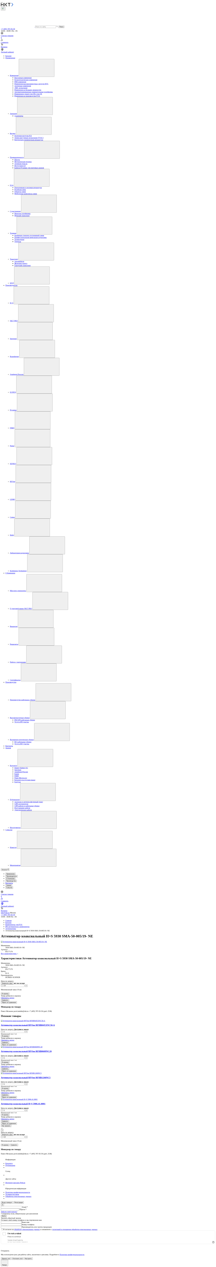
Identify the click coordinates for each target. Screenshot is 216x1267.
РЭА (12, 185)
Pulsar (12, 446)
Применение (10, 58)
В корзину (5, 994)
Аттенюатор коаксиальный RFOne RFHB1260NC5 (26, 1077)
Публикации (15, 800)
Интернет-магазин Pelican (15, 1183)
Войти (4, 1216)
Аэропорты (18, 116)
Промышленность (17, 157)
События (8, 830)
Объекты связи (20, 192)
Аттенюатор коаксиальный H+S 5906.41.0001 (23, 1104)
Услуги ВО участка (21, 744)
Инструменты (15, 828)
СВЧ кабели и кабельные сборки (26, 806)
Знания (8, 748)
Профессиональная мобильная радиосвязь (30, 237)
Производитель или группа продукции (37, 1227)
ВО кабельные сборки (22, 742)
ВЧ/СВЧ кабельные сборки (24, 720)
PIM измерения (20, 82)
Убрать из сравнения (9, 1002)
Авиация (13, 114)
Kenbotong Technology (18, 571)
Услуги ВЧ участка (21, 722)
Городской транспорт (22, 265)
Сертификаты (15, 680)
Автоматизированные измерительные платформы (33, 92)
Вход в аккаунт (7, 1202)
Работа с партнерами (18, 662)
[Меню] (2, 2)
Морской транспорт (22, 216)
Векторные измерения (23, 78)
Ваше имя (25, 1222)
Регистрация (18, 1202)
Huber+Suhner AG (21, 768)
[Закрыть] (2, 1128)
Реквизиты (14, 644)
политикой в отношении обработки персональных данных (74, 1229)
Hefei (12, 535)
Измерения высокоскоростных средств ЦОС (31, 84)
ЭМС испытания (20, 88)
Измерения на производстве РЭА (27, 96)
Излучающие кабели (22, 808)
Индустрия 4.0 (20, 166)
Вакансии (13, 626)
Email (25, 1207)
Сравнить (5, 1000)
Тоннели (17, 241)
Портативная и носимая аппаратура (28, 188)
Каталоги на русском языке (24, 780)
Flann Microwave (20, 778)
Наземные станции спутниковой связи (29, 235)
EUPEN (13, 392)
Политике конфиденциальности (72, 1255)
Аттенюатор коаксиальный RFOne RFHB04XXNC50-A (28, 1025)
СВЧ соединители (21, 804)
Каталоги (13, 766)
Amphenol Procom (17, 374)
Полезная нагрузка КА (23, 136)
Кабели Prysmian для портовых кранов (29, 168)
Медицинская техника (23, 162)
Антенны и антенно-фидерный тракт (28, 802)
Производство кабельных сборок (22, 700)
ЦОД (12, 283)
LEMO (12, 499)
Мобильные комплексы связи (25, 194)
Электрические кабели (23, 810)
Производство (10, 682)
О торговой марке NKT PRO (21, 609)
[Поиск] (3, 8)
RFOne (12, 481)
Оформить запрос (7, 998)
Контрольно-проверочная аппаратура (28, 140)
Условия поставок (12, 1194)
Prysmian (13, 410)
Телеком (13, 233)
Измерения (14, 75)
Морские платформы (22, 214)
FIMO (12, 428)
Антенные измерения (22, 86)
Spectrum (13, 339)
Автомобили (19, 261)
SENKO (13, 464)
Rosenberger (14, 356)
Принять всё (6, 1258)
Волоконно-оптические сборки (22, 740)
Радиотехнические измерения (25, 80)
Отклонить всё (17, 1258)
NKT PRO (14, 321)
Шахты (17, 160)
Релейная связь (20, 190)
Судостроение (15, 211)
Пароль (22, 1209)
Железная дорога (20, 263)
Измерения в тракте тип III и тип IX (28, 94)
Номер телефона (28, 1225)
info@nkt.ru (5, 913)
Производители (11, 285)
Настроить (28, 1258)
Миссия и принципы (18, 591)
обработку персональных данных (27, 1229)
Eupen (16, 774)
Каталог (8, 56)
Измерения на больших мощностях (27, 90)
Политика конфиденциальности (17, 1192)
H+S (11, 303)
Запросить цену (7, 983)
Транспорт (14, 259)
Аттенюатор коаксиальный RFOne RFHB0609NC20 (26, 1051)
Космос (13, 133)
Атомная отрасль (20, 164)
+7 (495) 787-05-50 (8, 29)
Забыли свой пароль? (9, 1212)
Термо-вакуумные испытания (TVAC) (29, 138)
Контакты (9, 746)
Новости (13, 847)
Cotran (12, 517)
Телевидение (19, 239)
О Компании (10, 573)
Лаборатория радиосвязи (19, 553)
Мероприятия (15, 865)
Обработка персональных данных (18, 1196)
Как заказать (6, 1126)
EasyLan (17, 782)
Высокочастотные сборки (20, 718)
